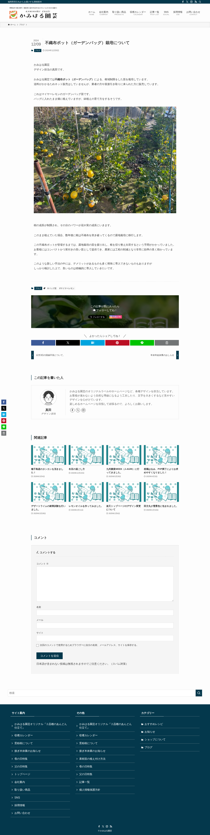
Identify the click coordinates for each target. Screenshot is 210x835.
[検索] (200, 2)
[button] (43, 343)
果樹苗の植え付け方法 (92, 758)
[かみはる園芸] (33, 12)
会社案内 (19, 782)
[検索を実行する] (199, 693)
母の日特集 (21, 758)
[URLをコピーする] (167, 343)
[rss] (196, 2)
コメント (42, 563)
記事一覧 (84, 782)
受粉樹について (23, 743)
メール (39, 620)
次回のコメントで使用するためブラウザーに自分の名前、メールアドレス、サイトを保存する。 (89, 645)
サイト (39, 632)
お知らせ (150, 731)
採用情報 (19, 805)
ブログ (37, 50)
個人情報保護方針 (89, 789)
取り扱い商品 (22, 789)
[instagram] (191, 2)
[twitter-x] (187, 2)
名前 (38, 607)
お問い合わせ (22, 813)
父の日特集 (21, 766)
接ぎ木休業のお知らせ (27, 751)
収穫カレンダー (23, 735)
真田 (48, 410)
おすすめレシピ (154, 724)
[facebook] (183, 2)
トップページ (22, 774)
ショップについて (155, 739)
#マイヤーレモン (66, 288)
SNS (17, 797)
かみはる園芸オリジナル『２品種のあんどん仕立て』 (40, 726)
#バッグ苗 (51, 288)
